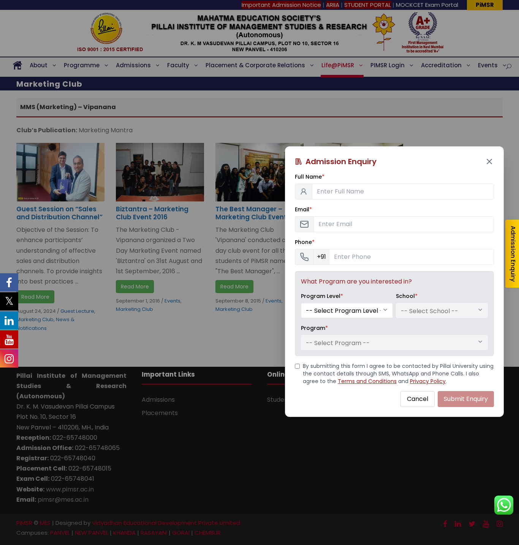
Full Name (309, 177)
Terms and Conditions (367, 381)
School (407, 296)
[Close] (489, 161)
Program (314, 328)
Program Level (322, 296)
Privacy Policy (428, 381)
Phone (305, 242)
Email (303, 209)
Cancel (417, 398)
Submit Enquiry (466, 398)
